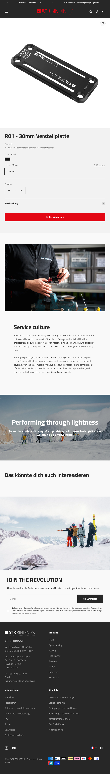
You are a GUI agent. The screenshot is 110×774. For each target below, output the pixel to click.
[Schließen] (101, 692)
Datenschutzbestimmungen (77, 740)
